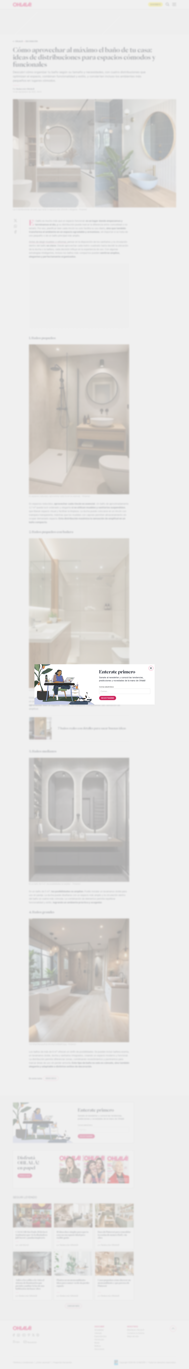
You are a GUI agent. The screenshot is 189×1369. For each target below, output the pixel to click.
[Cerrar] (150, 668)
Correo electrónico (106, 687)
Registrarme (107, 698)
